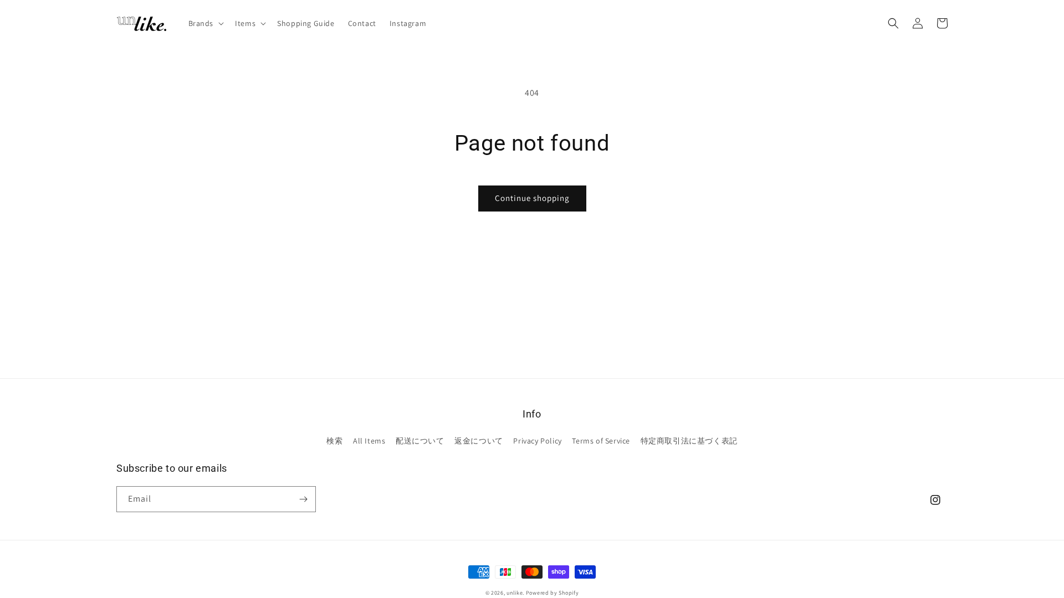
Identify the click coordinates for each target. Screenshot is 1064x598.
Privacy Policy (537, 441)
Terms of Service (601, 441)
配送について (420, 441)
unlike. (515, 592)
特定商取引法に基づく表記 (689, 441)
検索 (334, 441)
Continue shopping (532, 198)
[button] (205, 23)
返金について (478, 441)
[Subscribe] (303, 499)
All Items (369, 441)
